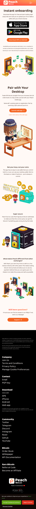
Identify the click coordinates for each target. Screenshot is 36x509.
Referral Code (9, 467)
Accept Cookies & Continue (11, 502)
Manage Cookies (7, 506)
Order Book (8, 451)
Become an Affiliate (11, 471)
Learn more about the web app (18, 115)
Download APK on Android (18, 40)
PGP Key (6, 383)
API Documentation (11, 457)
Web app (6, 405)
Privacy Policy (9, 366)
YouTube (6, 441)
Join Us (5, 360)
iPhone (5, 399)
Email (4, 380)
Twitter (5, 422)
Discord (6, 429)
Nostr (5, 435)
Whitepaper (7, 454)
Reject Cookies (28, 502)
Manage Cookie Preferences (15, 369)
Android (6, 402)
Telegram (6, 425)
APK (4, 396)
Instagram (7, 432)
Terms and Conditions (12, 363)
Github (5, 438)
